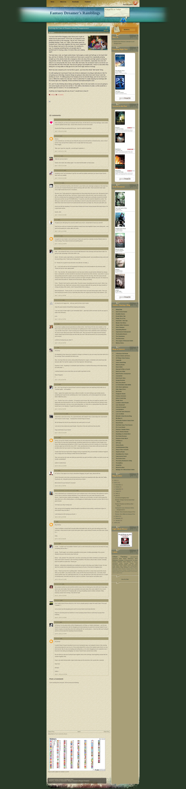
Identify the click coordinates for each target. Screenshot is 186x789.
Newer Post (51, 731)
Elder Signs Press (121, 389)
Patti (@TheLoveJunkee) (61, 119)
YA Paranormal (128, 560)
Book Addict (119, 367)
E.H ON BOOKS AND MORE (123, 385)
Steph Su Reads (120, 451)
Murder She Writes (121, 323)
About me (63, 2)
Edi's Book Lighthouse (122, 387)
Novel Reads (119, 422)
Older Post (106, 731)
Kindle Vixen (119, 400)
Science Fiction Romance (122, 567)
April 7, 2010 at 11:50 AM (60, 214)
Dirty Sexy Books (121, 382)
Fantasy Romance (133, 567)
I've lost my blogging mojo (122, 497)
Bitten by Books (120, 364)
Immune (117, 127)
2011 (115, 480)
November (118, 484)
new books (135, 564)
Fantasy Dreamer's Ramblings (75, 13)
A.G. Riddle (119, 72)
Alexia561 (57, 600)
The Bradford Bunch (121, 334)
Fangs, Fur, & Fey (120, 318)
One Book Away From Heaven (124, 425)
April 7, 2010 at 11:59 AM (60, 231)
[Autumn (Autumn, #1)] (120, 267)
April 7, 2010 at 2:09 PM (60, 295)
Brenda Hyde (58, 584)
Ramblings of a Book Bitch (123, 434)
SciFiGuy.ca (119, 440)
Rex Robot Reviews (121, 436)
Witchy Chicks (120, 343)
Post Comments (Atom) (61, 734)
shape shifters (115, 566)
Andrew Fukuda (120, 92)
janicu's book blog (121, 398)
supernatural (119, 572)
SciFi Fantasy (127, 561)
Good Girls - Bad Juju (121, 320)
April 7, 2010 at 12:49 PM (60, 243)
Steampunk (115, 563)
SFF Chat (118, 443)
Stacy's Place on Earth (122, 449)
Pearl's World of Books (122, 431)
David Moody (119, 270)
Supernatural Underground (123, 332)
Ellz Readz (119, 391)
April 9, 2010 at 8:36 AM (60, 538)
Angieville (118, 360)
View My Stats (125, 579)
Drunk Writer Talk (120, 316)
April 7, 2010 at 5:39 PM (60, 342)
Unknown (57, 136)
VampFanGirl (58, 183)
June (116, 493)
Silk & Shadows (120, 327)
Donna (56, 248)
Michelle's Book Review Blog (124, 416)
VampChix (118, 465)
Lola (56, 324)
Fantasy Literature (121, 396)
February (118, 518)
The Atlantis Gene (120, 70)
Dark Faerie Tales (121, 378)
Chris (56, 219)
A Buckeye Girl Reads (122, 353)
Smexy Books (120, 445)
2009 (115, 522)
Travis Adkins (119, 229)
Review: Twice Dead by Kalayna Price (125, 512)
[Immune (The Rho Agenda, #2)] (120, 124)
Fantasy (121, 560)
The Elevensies (120, 338)
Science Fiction (134, 568)
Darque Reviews (120, 380)
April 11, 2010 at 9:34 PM (60, 617)
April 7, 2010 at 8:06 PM (60, 379)
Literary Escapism (121, 407)
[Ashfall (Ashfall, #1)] (120, 288)
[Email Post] (49, 101)
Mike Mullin (119, 291)
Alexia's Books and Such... (123, 356)
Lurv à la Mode (120, 414)
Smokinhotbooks (59, 170)
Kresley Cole (119, 150)
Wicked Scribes (120, 467)
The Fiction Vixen (120, 458)
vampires (119, 561)
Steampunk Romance (117, 564)
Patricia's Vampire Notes (123, 429)
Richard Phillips (120, 128)
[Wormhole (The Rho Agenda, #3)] (120, 168)
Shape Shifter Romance (122, 325)
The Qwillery (119, 463)
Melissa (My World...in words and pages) (65, 490)
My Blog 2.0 (119, 418)
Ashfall (117, 290)
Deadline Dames (120, 314)
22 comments (60, 94)
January (117, 520)
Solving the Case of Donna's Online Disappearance (69, 28)
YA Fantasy (135, 561)
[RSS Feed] (130, 2)
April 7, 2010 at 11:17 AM (60, 151)
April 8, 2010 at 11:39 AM (60, 465)
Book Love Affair (120, 371)
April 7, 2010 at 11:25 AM (60, 178)
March (117, 516)
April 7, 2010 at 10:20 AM (60, 131)
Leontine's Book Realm (122, 402)
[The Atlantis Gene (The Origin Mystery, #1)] (120, 66)
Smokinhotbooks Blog (122, 447)
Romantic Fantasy (126, 568)
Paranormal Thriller (116, 568)
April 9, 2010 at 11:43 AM (60, 579)
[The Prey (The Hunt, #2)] (120, 89)
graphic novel (127, 564)
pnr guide (122, 571)
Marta (56, 470)
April (116, 495)
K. (55, 521)
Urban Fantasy (119, 557)
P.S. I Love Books (120, 427)
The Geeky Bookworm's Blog (124, 460)
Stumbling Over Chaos (122, 454)
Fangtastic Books (121, 393)
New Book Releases (126, 558)
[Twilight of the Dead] (120, 226)
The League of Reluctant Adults (124, 340)
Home (52, 2)
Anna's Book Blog (121, 362)
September (118, 489)
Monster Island (119, 249)
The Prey (117, 91)
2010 (115, 482)
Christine (57, 622)
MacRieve (118, 149)
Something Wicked (121, 329)
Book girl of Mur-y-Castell (123, 369)
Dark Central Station (121, 311)
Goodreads (75, 2)
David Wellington (120, 250)
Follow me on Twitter (113, 9)
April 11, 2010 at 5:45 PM (60, 595)
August (117, 491)
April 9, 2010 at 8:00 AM (60, 517)
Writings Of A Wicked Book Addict (125, 469)
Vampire (125, 570)
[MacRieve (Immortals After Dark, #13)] (120, 142)
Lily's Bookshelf (120, 405)
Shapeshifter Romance (117, 570)
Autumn (117, 269)
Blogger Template (72, 781)
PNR (136, 563)
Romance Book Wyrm (122, 438)
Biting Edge (119, 309)
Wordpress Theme (54, 781)
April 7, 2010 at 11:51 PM (60, 432)
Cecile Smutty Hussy (60, 413)
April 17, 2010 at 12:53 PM (61, 674)
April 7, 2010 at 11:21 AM (60, 165)
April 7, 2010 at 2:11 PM (60, 319)
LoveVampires (120, 409)
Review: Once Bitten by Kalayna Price (125, 514)
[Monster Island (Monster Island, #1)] (120, 247)
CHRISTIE (57, 236)
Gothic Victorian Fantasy (126, 563)
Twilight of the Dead (120, 228)
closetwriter (119, 376)
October (117, 487)
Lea (56, 347)
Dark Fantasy (123, 566)
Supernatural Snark (121, 456)
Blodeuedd (57, 156)
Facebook (88, 2)
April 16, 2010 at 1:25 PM (60, 633)
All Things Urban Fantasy (123, 358)
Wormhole (118, 170)
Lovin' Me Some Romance (123, 411)
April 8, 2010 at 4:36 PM (60, 485)
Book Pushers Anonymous (123, 373)
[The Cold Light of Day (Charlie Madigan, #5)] (120, 206)
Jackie (56, 437)
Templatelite (63, 781)
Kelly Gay (119, 209)
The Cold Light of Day (121, 208)
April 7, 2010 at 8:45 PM (60, 409)
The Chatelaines (120, 336)
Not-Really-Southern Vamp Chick (125, 420)
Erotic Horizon (58, 300)
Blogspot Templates (84, 781)
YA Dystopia (129, 570)
